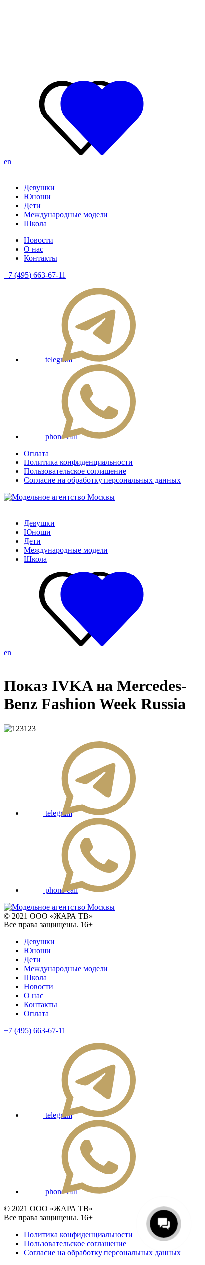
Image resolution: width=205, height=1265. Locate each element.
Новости (38, 240)
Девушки (39, 187)
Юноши (37, 196)
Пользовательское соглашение (75, 471)
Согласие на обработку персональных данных (102, 480)
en (7, 161)
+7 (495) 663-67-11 (35, 275)
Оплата (36, 453)
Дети (32, 205)
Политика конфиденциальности (78, 462)
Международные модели (66, 214)
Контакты (40, 258)
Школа (35, 223)
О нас (33, 249)
